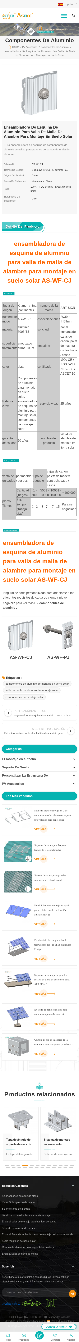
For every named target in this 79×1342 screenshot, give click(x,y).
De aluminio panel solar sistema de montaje (26, 1215)
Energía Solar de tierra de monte (20, 1253)
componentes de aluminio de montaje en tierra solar (37, 683)
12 (72, 1165)
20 (48, 1167)
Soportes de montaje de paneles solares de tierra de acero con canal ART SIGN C (52, 980)
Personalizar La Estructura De (25, 775)
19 (42, 1167)
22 (60, 1167)
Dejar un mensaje (39, 1335)
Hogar (15, 47)
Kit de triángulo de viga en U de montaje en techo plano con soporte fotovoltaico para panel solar (52, 815)
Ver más (40, 829)
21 (54, 1167)
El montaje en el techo (19, 759)
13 (8, 1167)
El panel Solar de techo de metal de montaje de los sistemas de (37, 1234)
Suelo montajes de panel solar (18, 1240)
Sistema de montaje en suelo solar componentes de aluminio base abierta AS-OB (58, 1142)
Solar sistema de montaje (16, 1208)
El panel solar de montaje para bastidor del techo (29, 1221)
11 (66, 1165)
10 (61, 1165)
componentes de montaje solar (24, 697)
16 (25, 1167)
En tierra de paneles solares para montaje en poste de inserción (50, 1012)
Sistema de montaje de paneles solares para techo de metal (50, 877)
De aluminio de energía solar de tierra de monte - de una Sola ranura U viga (52, 945)
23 (65, 1167)
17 (31, 1167)
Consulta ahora (56, 1327)
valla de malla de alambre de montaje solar (32, 690)
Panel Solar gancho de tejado (18, 1202)
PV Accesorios (13, 784)
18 (37, 1167)
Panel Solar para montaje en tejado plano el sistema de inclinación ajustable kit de (52, 910)
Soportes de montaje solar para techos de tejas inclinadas (50, 847)
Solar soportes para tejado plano (20, 1195)
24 (71, 1167)
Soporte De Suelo (15, 767)
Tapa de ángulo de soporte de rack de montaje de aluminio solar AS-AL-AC (19, 1142)
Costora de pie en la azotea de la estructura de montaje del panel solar (53, 1042)
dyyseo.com (38, 1321)
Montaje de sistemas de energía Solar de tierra (28, 1247)
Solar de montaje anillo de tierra (19, 1228)
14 (14, 1167)
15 (19, 1167)
